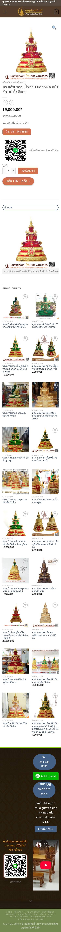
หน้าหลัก (6, 82)
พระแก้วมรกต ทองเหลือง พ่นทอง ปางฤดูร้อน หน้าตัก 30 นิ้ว (44, 416)
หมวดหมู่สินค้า (33, 912)
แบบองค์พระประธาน (28, 914)
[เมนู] (4, 12)
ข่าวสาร (52, 914)
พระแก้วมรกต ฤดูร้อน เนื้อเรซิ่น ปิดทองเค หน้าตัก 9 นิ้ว (45, 367)
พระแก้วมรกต (19, 82)
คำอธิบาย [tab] (8, 207)
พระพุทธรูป (10, 914)
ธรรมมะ (14, 916)
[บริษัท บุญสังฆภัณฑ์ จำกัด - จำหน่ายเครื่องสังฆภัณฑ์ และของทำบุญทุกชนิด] (30, 11)
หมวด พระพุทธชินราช (41, 916)
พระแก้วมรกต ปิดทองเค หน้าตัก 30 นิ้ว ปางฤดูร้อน (14, 543)
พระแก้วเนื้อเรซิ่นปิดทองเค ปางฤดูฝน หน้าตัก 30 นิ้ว (15, 325)
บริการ (43, 914)
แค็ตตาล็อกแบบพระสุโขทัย (31, 919)
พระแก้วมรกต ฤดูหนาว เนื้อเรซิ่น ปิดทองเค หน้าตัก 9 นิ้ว (45, 544)
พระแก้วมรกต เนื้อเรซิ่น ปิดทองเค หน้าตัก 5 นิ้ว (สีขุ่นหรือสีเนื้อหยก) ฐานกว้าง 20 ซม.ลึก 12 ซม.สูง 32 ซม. (45, 727)
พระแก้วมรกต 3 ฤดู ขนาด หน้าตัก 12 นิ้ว (14, 501)
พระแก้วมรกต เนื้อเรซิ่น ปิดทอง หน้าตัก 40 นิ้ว (45, 680)
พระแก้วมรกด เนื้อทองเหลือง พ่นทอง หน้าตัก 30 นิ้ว (44, 635)
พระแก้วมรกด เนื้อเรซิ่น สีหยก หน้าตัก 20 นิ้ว (44, 459)
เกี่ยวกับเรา (19, 912)
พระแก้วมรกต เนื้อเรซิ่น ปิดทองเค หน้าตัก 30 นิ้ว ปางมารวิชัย (15, 369)
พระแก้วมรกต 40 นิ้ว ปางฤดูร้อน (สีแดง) (14, 680)
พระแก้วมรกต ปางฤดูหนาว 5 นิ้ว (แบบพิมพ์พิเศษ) (15, 589)
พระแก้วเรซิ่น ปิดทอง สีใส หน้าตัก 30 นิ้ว (14, 724)
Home (9, 912)
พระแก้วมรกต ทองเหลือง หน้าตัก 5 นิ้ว (44, 589)
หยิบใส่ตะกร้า (28, 171)
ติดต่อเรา (24, 916)
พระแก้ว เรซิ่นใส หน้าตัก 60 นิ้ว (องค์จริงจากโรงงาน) (45, 325)
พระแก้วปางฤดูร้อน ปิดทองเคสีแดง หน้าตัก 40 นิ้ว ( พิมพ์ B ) (15, 635)
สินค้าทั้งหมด (48, 912)
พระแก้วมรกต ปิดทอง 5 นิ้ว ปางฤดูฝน (45, 501)
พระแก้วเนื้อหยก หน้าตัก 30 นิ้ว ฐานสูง (15, 459)
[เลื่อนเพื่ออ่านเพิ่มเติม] (30, 901)
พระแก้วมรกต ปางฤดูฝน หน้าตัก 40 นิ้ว (14, 414)
